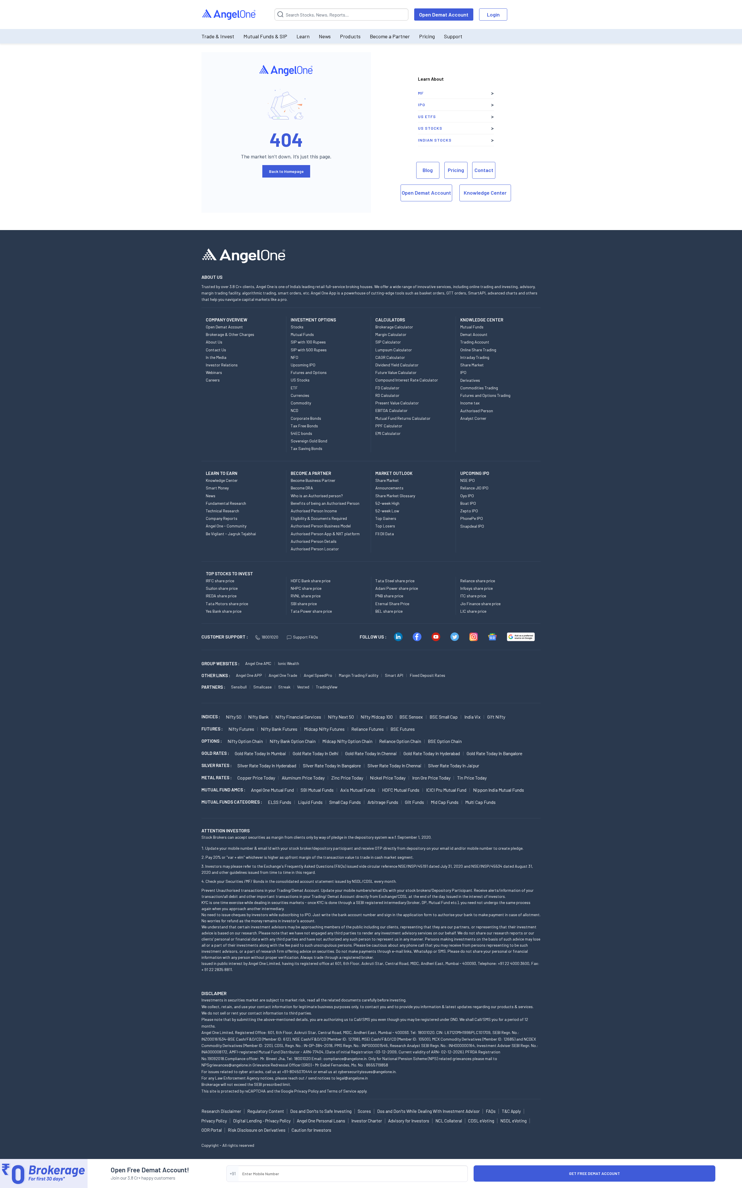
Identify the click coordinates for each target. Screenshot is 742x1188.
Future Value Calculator (396, 372)
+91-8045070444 (297, 1071)
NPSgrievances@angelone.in (226, 1064)
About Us (214, 341)
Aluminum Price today (303, 777)
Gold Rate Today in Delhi (316, 753)
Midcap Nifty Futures (324, 729)
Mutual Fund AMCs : (223, 789)
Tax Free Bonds (304, 425)
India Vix (472, 716)
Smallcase (262, 686)
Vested (303, 686)
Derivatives (470, 380)
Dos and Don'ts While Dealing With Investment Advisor (428, 1111)
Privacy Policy (306, 1090)
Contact (483, 170)
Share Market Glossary (395, 495)
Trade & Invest (217, 36)
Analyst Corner (473, 418)
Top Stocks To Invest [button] (229, 573)
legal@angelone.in (352, 1077)
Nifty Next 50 (341, 716)
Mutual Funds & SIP (265, 36)
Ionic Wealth (288, 663)
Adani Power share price (396, 588)
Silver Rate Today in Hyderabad (266, 765)
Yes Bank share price (223, 611)
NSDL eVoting (513, 1120)
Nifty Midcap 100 (377, 716)
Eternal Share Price (392, 603)
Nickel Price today (387, 777)
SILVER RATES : (216, 765)
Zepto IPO (469, 510)
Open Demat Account (443, 14)
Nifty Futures (241, 729)
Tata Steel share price (394, 580)
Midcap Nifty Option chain (347, 741)
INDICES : (210, 716)
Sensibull (239, 686)
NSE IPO (467, 480)
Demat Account (474, 334)
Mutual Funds (302, 334)
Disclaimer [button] (214, 993)
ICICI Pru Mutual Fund (446, 790)
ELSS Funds (279, 802)
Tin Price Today (472, 777)
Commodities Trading (479, 387)
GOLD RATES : (215, 753)
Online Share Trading (478, 349)
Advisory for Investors (408, 1120)
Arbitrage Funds (383, 802)
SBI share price (304, 603)
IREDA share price (221, 595)
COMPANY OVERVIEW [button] (226, 319)
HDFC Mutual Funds (400, 790)
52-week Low (387, 510)
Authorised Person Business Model (321, 525)
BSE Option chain (445, 741)
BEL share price (389, 611)
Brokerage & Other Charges (230, 334)
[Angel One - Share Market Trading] (229, 14)
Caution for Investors (311, 1130)
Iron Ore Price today (431, 777)
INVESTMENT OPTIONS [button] (313, 319)
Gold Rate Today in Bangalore (494, 753)
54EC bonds (301, 433)
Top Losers (385, 525)
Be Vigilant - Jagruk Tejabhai (231, 533)
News (325, 36)
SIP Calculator (388, 341)
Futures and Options (309, 372)
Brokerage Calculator (394, 326)
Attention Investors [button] (225, 830)
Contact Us (216, 349)
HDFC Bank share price (310, 580)
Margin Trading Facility (358, 675)
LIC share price (473, 611)
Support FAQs (305, 636)
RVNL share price (306, 595)
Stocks (297, 326)
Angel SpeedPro (318, 675)
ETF (294, 387)
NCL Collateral (448, 1120)
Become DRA (302, 487)
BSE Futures (402, 729)
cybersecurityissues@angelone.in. (367, 1071)
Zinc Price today (347, 777)
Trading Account (474, 341)
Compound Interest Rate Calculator (406, 379)
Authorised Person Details (314, 541)
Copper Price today (256, 777)
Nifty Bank (258, 716)
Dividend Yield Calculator (397, 364)
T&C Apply (511, 1111)
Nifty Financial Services (298, 716)
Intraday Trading (474, 357)
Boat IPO (468, 503)
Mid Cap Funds (445, 802)
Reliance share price (477, 580)
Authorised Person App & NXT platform (325, 533)
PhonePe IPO (471, 518)
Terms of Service (341, 1090)
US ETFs (427, 116)
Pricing (427, 36)
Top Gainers (385, 518)
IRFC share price (220, 580)
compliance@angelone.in (345, 1058)
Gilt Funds (414, 802)
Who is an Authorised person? (317, 495)
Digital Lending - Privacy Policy (262, 1120)
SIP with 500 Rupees (309, 349)
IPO (421, 104)
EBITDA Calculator (391, 410)
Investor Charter (366, 1120)
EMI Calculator (388, 433)
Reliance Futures (367, 729)
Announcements (389, 487)
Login (493, 14)
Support (453, 36)
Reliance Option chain (400, 741)
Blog (428, 170)
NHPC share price (306, 588)
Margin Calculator (390, 334)
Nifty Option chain (245, 741)
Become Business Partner (313, 480)
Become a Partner (390, 36)
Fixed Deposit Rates (427, 675)
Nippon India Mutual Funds (498, 790)
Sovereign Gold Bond (309, 440)
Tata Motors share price (227, 603)
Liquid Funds (310, 802)
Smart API (394, 675)
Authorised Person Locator (315, 548)
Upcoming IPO (303, 364)
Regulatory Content (265, 1111)
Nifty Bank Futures (279, 729)
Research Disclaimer (221, 1111)
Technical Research (222, 510)
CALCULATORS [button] (390, 319)
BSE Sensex (411, 716)
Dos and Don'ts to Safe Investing (321, 1111)
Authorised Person (476, 410)
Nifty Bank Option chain (293, 741)
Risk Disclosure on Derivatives (256, 1130)
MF (421, 93)
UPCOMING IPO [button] (474, 473)
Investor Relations (222, 364)
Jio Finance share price (480, 603)
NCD (294, 410)
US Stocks (430, 128)
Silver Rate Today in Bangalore (332, 765)
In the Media (216, 357)
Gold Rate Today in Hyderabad (431, 753)
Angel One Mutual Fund (272, 790)
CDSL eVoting (481, 1120)
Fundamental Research (226, 503)
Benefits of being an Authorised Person (325, 503)
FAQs (491, 1111)
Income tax (470, 402)
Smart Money (217, 487)
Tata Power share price (311, 611)
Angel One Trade (283, 675)
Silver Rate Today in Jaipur (453, 765)
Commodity (301, 402)
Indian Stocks (435, 140)
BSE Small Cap (444, 716)
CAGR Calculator (390, 357)
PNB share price (389, 595)
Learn (303, 36)
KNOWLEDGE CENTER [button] (481, 319)
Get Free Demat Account (594, 1173)
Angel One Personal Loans (321, 1120)
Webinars (214, 372)
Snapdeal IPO (472, 526)
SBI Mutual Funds (317, 790)
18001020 (269, 636)
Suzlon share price (222, 588)
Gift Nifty (496, 716)
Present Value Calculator (397, 402)
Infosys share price (476, 588)
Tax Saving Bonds (306, 448)
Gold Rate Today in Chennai (371, 753)
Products (350, 36)
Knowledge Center (485, 192)
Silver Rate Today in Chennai (394, 765)
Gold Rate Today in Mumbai (260, 753)
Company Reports (221, 518)
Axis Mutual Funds (357, 790)
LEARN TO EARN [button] (221, 473)
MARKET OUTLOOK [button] (393, 473)
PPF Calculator (388, 425)
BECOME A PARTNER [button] (311, 473)
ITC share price (473, 595)
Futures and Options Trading (485, 395)
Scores (364, 1111)
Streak (284, 686)
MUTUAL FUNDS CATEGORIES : (231, 801)
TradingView (326, 686)
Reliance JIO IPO (474, 487)
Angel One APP (249, 675)
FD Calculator (387, 387)
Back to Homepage (286, 171)
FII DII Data (384, 533)
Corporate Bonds (306, 418)
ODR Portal (211, 1130)
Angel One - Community (226, 525)
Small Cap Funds (345, 802)
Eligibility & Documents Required (319, 518)
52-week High (387, 503)
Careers (213, 379)
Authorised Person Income (314, 510)
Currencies (300, 395)
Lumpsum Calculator (393, 349)
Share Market (472, 364)
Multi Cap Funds (480, 802)
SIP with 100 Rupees (308, 341)
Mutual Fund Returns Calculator (402, 418)
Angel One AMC (258, 663)
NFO (294, 357)
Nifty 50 (233, 716)
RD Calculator (387, 395)
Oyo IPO (467, 495)
